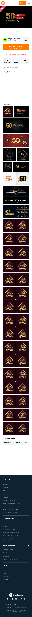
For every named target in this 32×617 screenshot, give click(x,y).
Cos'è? (17, 67)
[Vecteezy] (3, 3)
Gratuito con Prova (16, 47)
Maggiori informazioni (10, 71)
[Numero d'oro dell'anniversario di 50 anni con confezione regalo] (16, 151)
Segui (25, 40)
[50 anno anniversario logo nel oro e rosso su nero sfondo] (10, 122)
